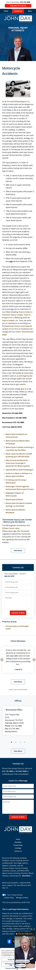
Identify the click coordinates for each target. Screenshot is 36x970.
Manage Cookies (22, 898)
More (30, 11)
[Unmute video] (25, 947)
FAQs (8, 312)
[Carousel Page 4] (24, 742)
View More (18, 550)
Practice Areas (9, 621)
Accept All (11, 959)
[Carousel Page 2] (16, 742)
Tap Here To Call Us (18, 6)
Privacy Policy (18, 845)
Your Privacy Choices (15, 895)
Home (6, 11)
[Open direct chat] (31, 929)
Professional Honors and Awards (17, 326)
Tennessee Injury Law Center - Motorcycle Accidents (17, 520)
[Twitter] (14, 941)
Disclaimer (18, 842)
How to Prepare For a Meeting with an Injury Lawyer (16, 318)
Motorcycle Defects (14, 499)
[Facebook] (9, 941)
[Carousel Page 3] (20, 742)
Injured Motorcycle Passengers (19, 469)
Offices (18, 700)
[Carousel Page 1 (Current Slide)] (11, 742)
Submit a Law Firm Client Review (18, 689)
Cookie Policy (9, 898)
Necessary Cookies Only (11, 964)
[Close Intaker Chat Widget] (34, 929)
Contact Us (18, 11)
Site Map (18, 848)
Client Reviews (18, 640)
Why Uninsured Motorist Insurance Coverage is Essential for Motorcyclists (18, 463)
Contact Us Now (18, 613)
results (22, 384)
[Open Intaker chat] (17, 969)
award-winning (13, 353)
